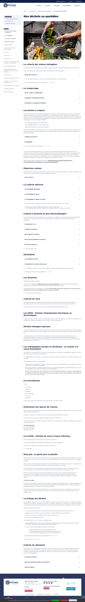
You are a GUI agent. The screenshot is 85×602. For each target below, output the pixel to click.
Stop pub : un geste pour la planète (11, 85)
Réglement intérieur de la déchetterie (35, 271)
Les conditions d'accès (31, 259)
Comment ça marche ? (31, 136)
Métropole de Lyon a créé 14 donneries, (48, 284)
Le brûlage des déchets (9, 88)
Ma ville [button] (39, 5)
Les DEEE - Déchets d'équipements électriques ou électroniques (11, 62)
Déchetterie (6, 52)
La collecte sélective (8, 44)
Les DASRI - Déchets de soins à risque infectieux (10, 82)
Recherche (78, 1)
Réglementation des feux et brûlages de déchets (38, 535)
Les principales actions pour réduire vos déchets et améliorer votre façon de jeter (46, 79)
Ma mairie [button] (47, 5)
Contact (71, 1)
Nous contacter (29, 590)
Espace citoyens (60, 1)
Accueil (25, 11)
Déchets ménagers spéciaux (10, 66)
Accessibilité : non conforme (43, 594)
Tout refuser (64, 600)
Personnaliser (72, 600)
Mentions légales (30, 594)
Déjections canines (9, 41)
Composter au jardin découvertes (34, 97)
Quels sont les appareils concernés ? (35, 239)
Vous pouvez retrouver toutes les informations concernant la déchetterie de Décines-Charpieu (49, 268)
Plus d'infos (29, 448)
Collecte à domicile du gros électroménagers (9, 48)
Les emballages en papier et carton (35, 199)
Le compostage (8, 35)
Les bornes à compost (10, 38)
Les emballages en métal (32, 194)
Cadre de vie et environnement (45, 11)
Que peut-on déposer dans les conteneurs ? (37, 562)
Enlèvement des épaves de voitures (11, 78)
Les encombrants (7, 75)
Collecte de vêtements (9, 91)
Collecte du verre (7, 58)
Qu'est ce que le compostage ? (34, 92)
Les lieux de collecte (31, 557)
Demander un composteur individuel (35, 103)
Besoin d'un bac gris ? (31, 74)
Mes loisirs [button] (77, 5)
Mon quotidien (32, 11)
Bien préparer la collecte (32, 234)
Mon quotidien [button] (67, 5)
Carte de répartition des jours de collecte (36, 82)
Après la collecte (30, 567)
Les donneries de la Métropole (33, 293)
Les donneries (7, 55)
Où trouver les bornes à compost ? (34, 146)
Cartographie (28, 141)
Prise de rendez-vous (31, 248)
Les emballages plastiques (32, 189)
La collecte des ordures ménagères (10, 31)
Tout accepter (55, 600)
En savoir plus (29, 539)
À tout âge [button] (56, 5)
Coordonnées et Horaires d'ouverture (36, 264)
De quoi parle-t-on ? (31, 224)
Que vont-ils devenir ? (31, 244)
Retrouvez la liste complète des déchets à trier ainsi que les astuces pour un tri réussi (47, 203)
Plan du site (56, 594)
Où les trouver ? (29, 177)
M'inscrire (46, 588)
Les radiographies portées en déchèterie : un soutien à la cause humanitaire (11, 70)
